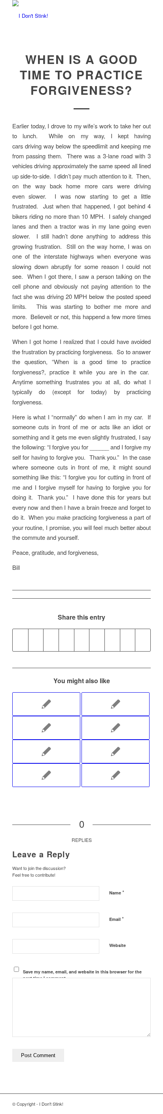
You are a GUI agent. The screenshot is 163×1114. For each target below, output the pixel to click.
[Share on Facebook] (20, 640)
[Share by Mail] (142, 640)
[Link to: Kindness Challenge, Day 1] (116, 704)
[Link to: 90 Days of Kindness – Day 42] (46, 775)
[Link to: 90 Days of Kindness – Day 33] (116, 751)
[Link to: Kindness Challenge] (46, 751)
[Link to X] (133, 1104)
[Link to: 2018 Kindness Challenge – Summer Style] (46, 704)
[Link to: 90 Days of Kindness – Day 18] (116, 728)
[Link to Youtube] (97, 1104)
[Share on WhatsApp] (51, 640)
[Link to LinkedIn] (109, 1104)
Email (116, 918)
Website (117, 945)
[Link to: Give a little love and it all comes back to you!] (46, 728)
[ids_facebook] (67, 16)
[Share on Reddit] (127, 640)
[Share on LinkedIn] (81, 640)
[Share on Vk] (112, 640)
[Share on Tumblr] (96, 640)
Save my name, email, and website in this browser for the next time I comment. (82, 975)
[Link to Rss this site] (145, 1104)
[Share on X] (36, 640)
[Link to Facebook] (121, 1104)
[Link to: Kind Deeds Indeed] (116, 775)
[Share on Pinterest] (66, 640)
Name (116, 892)
